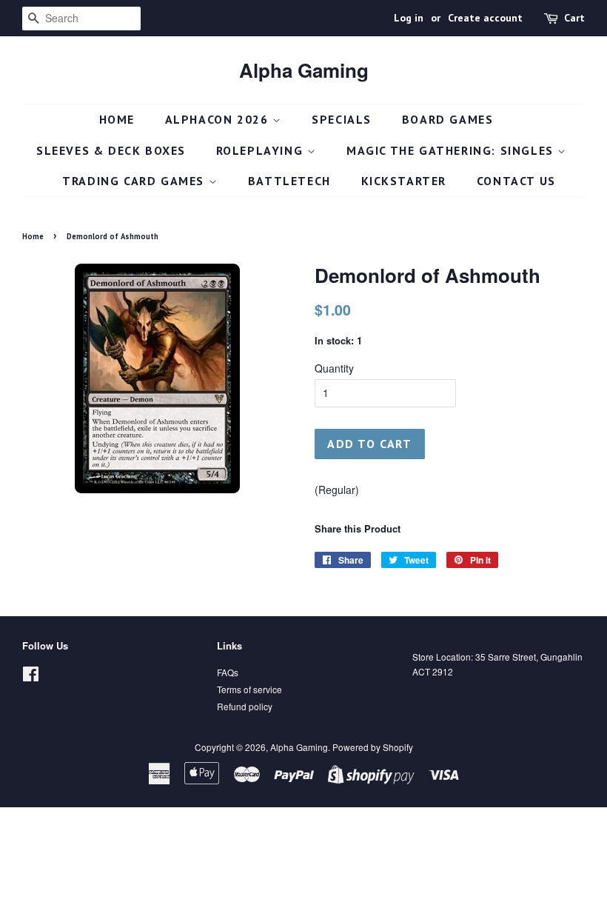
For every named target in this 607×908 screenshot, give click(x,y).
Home (117, 119)
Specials (342, 119)
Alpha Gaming (304, 70)
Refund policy (244, 706)
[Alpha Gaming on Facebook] (30, 676)
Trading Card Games (135, 180)
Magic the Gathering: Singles (451, 150)
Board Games (448, 119)
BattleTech (289, 180)
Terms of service (249, 689)
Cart (574, 17)
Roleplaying (261, 150)
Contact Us (516, 180)
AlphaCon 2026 (218, 119)
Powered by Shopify (372, 747)
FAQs (227, 672)
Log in (408, 17)
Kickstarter (404, 180)
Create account (485, 17)
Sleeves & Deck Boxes (111, 150)
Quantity (334, 368)
